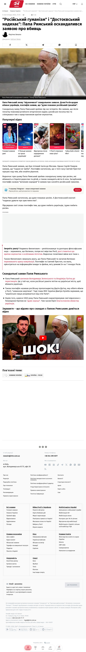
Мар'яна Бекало (15, 34)
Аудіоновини (11, 521)
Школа (61, 542)
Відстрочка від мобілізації (68, 521)
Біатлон (35, 569)
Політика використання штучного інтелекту (41, 479)
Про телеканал (8, 485)
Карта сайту (61, 489)
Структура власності (64, 482)
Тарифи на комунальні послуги (17, 545)
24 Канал (5, 11)
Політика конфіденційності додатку (41, 483)
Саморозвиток (64, 548)
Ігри (54, 4)
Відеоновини (11, 519)
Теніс (34, 567)
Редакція (6, 478)
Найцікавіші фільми (40, 537)
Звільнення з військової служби (70, 510)
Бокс (34, 561)
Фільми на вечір (38, 543)
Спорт (35, 558)
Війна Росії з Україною (42, 507)
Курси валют (11, 540)
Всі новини (30, 4)
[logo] (16, 4)
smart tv (34, 629)
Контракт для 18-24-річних (68, 519)
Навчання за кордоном (67, 550)
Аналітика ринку (12, 561)
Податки (9, 548)
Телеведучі (6, 489)
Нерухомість (12, 558)
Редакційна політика (9, 482)
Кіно (34, 534)
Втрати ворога (38, 527)
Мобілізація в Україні (68, 507)
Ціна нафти (10, 537)
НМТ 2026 (62, 545)
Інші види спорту (38, 572)
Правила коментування (38, 490)
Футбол (35, 564)
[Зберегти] (75, 45)
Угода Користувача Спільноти (39, 487)
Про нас (5, 475)
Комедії (35, 545)
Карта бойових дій (39, 513)
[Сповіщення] (82, 4)
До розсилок (72, 585)
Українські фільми (39, 540)
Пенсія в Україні (12, 551)
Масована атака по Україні (42, 521)
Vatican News (15, 39)
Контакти (61, 475)
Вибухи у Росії (37, 524)
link (45, 465)
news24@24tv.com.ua (11, 456)
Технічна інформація (37, 494)
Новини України (44, 4)
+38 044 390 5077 (51, 456)
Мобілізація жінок (65, 516)
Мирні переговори (39, 516)
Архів (59, 485)
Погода (9, 524)
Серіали (35, 548)
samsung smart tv (47, 629)
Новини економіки (14, 534)
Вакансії (60, 478)
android (11, 629)
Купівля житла (11, 564)
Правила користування (10, 496)
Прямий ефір (11, 516)
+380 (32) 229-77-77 (18, 618)
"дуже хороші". (34, 301)
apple (23, 629)
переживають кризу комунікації (19, 261)
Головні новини (12, 510)
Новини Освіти (65, 534)
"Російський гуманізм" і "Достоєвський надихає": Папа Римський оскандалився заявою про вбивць (53, 11)
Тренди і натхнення (13, 567)
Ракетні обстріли (38, 510)
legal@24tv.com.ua (30, 620)
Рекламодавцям (8, 492)
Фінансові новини (13, 543)
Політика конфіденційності (39, 475)
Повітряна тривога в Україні (42, 519)
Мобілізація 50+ (64, 513)
